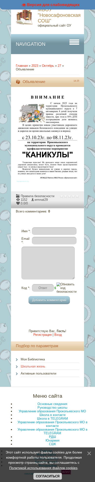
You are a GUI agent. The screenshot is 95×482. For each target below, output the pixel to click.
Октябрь (48, 65)
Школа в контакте (52, 415)
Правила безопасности (37, 196)
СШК (52, 444)
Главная (22, 65)
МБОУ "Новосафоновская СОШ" (59, 15)
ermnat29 (41, 200)
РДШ (52, 437)
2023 (34, 65)
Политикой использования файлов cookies (43, 468)
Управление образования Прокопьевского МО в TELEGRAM (52, 431)
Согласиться (47, 476)
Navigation (30, 44)
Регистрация (42, 335)
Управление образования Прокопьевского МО (52, 411)
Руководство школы (52, 407)
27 (59, 65)
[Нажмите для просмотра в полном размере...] (50, 183)
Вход (58, 335)
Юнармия (52, 440)
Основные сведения (52, 404)
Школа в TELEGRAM (52, 418)
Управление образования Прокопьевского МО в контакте (52, 424)
